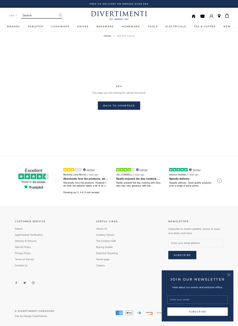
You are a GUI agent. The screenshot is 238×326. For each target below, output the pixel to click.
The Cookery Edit (106, 241)
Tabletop (36, 26)
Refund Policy (23, 247)
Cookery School (105, 235)
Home (107, 36)
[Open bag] (227, 16)
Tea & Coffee (205, 26)
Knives (83, 26)
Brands (13, 26)
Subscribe (197, 311)
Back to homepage (119, 105)
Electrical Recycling (107, 253)
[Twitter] (24, 282)
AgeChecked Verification (29, 235)
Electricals (175, 26)
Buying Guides (104, 247)
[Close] (229, 274)
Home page (103, 259)
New (227, 26)
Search (19, 228)
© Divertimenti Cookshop (34, 311)
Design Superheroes (35, 316)
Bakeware (105, 26)
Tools (153, 26)
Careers (100, 265)
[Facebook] (16, 282)
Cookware (60, 26)
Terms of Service (24, 259)
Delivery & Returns (26, 241)
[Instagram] (33, 282)
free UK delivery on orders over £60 (119, 4)
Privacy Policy (23, 253)
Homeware (131, 26)
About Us (101, 228)
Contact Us (21, 265)
